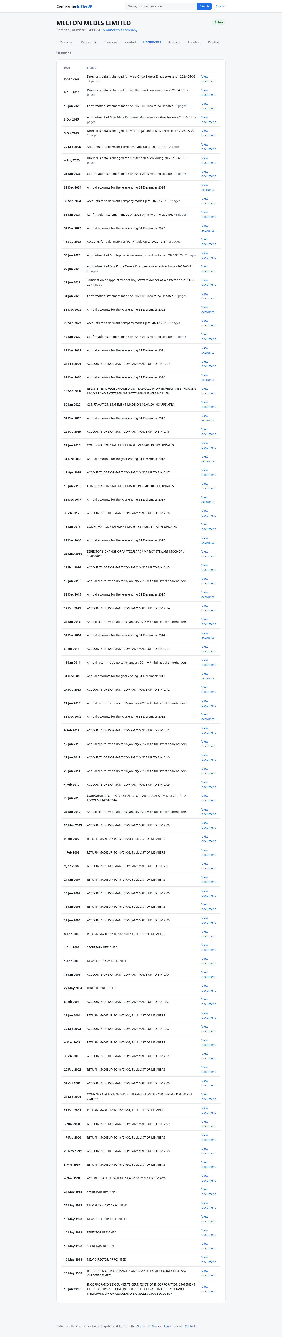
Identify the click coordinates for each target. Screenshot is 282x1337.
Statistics (143, 1326)
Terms (178, 1326)
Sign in (221, 6)
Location (194, 42)
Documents (152, 42)
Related (213, 42)
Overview (67, 42)
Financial (111, 42)
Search (204, 6)
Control (130, 42)
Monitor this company (120, 30)
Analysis (175, 42)
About (168, 1326)
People (88, 42)
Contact (190, 1326)
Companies (74, 6)
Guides (156, 1326)
